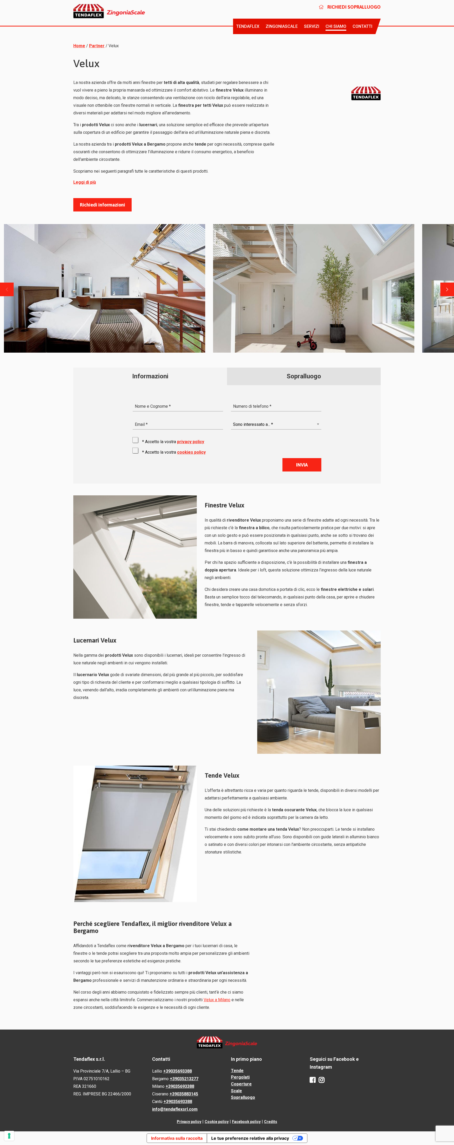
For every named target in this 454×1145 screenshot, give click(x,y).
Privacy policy (189, 1122)
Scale (236, 1090)
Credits (270, 1122)
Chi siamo (336, 26)
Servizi (311, 26)
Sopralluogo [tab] (304, 376)
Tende (237, 1070)
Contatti (362, 26)
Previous (7, 289)
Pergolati (240, 1077)
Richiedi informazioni (102, 205)
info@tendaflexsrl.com (175, 1109)
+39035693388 (177, 1071)
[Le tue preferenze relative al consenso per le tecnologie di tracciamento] (9, 1136)
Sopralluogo (243, 1097)
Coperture (241, 1084)
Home (79, 45)
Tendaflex (247, 26)
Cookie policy (217, 1122)
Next (447, 289)
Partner (97, 45)
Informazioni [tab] (150, 376)
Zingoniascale (282, 26)
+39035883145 (183, 1093)
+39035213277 (184, 1078)
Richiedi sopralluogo (353, 7)
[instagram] (321, 1080)
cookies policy (191, 452)
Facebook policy (246, 1122)
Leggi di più (84, 182)
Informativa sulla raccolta (177, 1138)
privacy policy (190, 441)
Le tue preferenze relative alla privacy (250, 1138)
